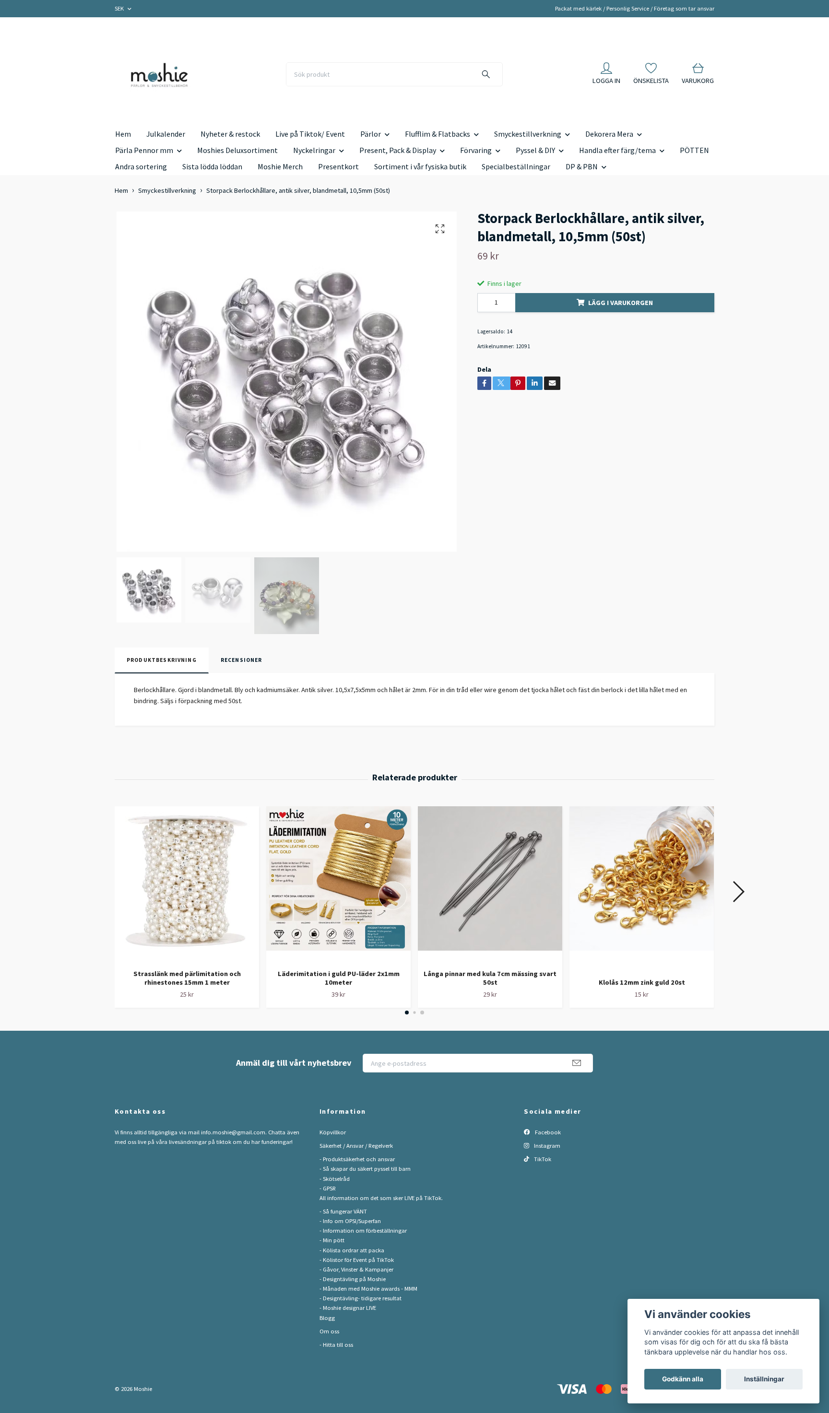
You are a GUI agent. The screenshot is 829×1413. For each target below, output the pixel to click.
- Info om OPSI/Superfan (350, 1221)
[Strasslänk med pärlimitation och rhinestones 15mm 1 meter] (187, 884)
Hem (123, 134)
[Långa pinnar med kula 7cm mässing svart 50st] (490, 884)
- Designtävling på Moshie (353, 1279)
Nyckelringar (314, 150)
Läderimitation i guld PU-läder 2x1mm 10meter (339, 978)
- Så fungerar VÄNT (343, 1211)
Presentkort (338, 166)
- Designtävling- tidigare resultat (361, 1298)
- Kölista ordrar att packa (352, 1250)
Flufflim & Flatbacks (437, 134)
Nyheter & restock (230, 134)
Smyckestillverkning (527, 134)
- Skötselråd (335, 1178)
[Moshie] (159, 74)
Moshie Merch (280, 166)
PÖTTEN (694, 150)
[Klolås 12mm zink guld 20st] (641, 888)
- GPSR (328, 1188)
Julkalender (165, 134)
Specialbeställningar (516, 166)
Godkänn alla (682, 1379)
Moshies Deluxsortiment (237, 150)
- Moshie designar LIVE (348, 1307)
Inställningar (764, 1379)
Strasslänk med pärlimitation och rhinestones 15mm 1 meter (187, 978)
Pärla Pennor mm (144, 150)
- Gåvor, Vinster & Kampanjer (356, 1269)
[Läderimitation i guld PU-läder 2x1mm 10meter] (338, 884)
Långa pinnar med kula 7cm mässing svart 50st (490, 978)
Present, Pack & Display (397, 150)
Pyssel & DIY (535, 150)
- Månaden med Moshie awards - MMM (368, 1288)
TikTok (542, 1159)
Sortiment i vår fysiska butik (420, 166)
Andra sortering (141, 166)
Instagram (546, 1145)
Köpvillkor (333, 1132)
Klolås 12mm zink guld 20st (642, 982)
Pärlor (370, 134)
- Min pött (332, 1240)
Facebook (547, 1132)
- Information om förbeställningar (363, 1230)
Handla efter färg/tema (617, 150)
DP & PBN (582, 166)
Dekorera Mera (609, 134)
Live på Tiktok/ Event (310, 134)
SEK (120, 8)
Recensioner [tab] (241, 660)
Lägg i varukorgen (620, 302)
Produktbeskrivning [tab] (162, 660)
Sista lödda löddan (212, 166)
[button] (407, 1012)
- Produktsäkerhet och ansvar (357, 1159)
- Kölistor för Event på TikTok (357, 1259)
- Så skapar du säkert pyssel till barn (365, 1168)
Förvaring (476, 150)
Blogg (327, 1317)
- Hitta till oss (336, 1344)
